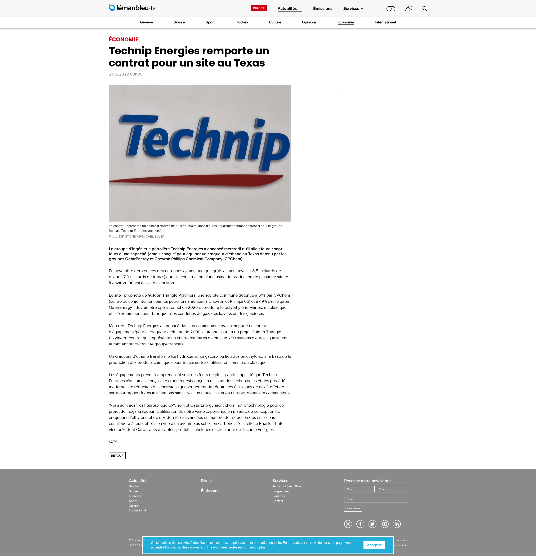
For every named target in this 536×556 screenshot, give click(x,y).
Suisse (179, 22)
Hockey (242, 22)
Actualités (287, 8)
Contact (277, 501)
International (385, 22)
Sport (210, 22)
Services (351, 8)
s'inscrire (353, 508)
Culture (275, 22)
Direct (259, 8)
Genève (146, 22)
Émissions (322, 8)
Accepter (374, 545)
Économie (346, 22)
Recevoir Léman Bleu (286, 486)
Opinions (309, 22)
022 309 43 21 (138, 545)
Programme (280, 491)
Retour (117, 455)
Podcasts (278, 496)
